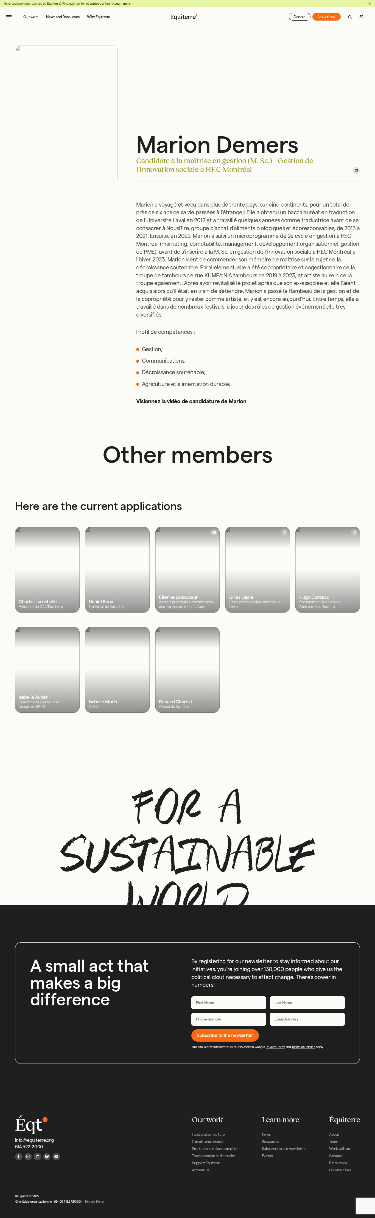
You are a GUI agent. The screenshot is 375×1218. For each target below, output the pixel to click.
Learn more (122, 3)
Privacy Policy (275, 1046)
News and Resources (63, 17)
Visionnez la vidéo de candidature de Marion (191, 401)
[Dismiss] (369, 3)
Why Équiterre (98, 17)
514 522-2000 (29, 1146)
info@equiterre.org (34, 1140)
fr (361, 17)
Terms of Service (303, 1046)
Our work (31, 17)
